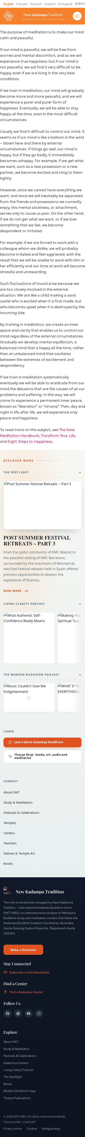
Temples (39, 823)
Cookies (32, 1128)
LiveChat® (29, 1122)
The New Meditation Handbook (37, 432)
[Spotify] (18, 1013)
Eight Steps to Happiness (30, 441)
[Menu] (77, 16)
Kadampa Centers (16, 1063)
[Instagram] (39, 1013)
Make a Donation (23, 949)
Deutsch (36, 4)
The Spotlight (16, 472)
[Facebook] (7, 1013)
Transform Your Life (58, 435)
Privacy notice (12, 1128)
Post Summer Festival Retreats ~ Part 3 (37, 540)
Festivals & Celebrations (39, 812)
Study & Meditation (39, 802)
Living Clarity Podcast (24, 603)
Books (39, 863)
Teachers (39, 843)
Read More (12, 591)
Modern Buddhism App (19, 1090)
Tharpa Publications (17, 1098)
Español (49, 4)
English (8, 4)
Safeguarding (51, 1128)
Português (65, 4)
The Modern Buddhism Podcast (31, 674)
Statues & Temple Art (39, 853)
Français (22, 4)
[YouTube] (28, 1013)
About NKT (39, 792)
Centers (39, 833)
